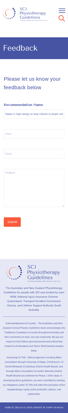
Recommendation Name (23, 105)
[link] (28, 14)
